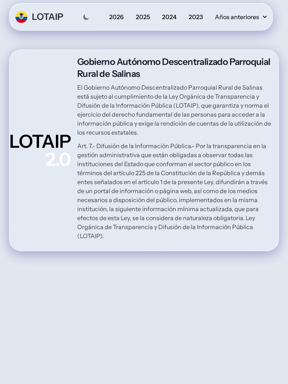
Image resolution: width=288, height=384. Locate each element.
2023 (196, 17)
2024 (169, 17)
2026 (116, 17)
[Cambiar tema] (86, 16)
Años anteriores (237, 17)
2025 (143, 17)
